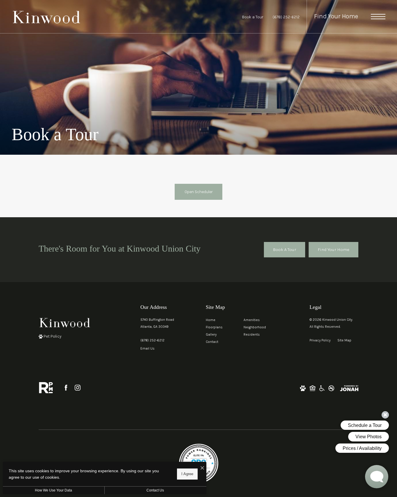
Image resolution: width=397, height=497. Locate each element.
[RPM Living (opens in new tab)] (46, 387)
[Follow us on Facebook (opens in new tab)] (66, 387)
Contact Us (155, 490)
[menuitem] (220, 320)
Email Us (147, 348)
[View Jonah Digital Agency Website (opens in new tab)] (349, 387)
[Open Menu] (378, 16)
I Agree (187, 474)
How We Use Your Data (53, 490)
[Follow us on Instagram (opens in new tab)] (77, 387)
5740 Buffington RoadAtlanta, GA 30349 (157, 323)
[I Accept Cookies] (202, 468)
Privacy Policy (320, 340)
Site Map (344, 340)
